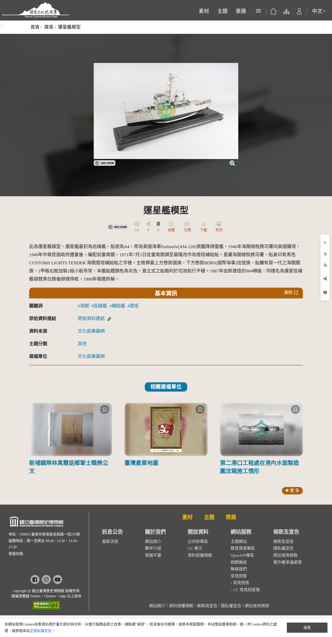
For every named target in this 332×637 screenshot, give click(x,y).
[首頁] (273, 13)
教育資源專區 (243, 548)
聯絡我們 (239, 569)
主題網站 (239, 541)
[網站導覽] (286, 13)
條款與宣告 (207, 606)
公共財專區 (198, 541)
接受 (307, 628)
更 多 (294, 490)
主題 (222, 11)
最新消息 (110, 541)
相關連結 (239, 562)
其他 (82, 343)
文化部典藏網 (91, 331)
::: (1, 25)
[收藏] (104, 409)
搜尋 (48, 27)
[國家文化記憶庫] (35, 10)
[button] (299, 13)
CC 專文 (195, 548)
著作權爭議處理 (287, 562)
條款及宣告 (283, 541)
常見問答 (241, 583)
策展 (241, 11)
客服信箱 (16, 554)
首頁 (35, 27)
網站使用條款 (285, 555)
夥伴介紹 (153, 548)
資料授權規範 (200, 555)
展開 (288, 292)
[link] (104, 162)
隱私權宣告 (283, 548)
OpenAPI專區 (242, 555)
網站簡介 (153, 541)
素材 (204, 11)
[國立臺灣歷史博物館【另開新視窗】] (36, 523)
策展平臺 (153, 555)
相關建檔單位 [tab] (166, 387)
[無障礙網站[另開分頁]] (46, 604)
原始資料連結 (91, 318)
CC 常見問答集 (246, 590)
